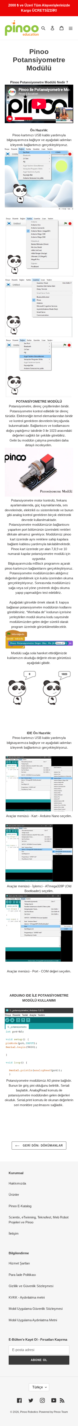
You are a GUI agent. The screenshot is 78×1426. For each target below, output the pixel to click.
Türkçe (37, 1387)
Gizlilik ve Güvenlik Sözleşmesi (31, 1286)
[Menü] (70, 28)
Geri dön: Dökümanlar (42, 1145)
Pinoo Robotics (29, 1411)
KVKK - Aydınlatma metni (27, 1297)
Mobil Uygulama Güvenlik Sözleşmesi (36, 1308)
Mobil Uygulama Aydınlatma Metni (33, 1320)
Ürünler (14, 1194)
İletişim (14, 1233)
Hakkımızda (17, 1183)
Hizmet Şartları (19, 1263)
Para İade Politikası (22, 1275)
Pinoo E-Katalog (20, 1206)
